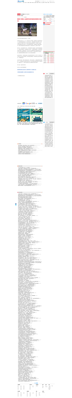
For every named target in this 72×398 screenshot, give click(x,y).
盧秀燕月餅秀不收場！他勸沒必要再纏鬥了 (24, 247)
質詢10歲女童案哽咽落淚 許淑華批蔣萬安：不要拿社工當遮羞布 (27, 356)
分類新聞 (19, 384)
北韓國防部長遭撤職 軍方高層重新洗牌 (50, 96)
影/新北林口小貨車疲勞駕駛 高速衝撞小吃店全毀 (25, 146)
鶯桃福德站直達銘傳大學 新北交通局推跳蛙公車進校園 (25, 252)
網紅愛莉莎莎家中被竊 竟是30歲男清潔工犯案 (24, 372)
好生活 (39, 392)
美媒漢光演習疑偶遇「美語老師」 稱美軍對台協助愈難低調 (26, 357)
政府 (52, 2)
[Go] (43, 1)
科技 (27, 2)
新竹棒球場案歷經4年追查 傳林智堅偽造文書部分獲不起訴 (26, 349)
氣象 (49, 384)
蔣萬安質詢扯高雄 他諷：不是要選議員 (23, 280)
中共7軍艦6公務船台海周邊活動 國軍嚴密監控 (24, 314)
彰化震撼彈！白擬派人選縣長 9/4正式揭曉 (24, 293)
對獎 (46, 384)
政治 (21, 2)
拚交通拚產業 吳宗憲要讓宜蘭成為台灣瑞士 (24, 294)
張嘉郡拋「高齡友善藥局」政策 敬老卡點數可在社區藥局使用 (26, 309)
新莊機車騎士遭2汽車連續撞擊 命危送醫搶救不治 (25, 147)
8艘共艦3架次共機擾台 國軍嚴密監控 (23, 233)
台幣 (25, 106)
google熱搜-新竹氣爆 (48, 22)
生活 (41, 2)
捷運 (26, 106)
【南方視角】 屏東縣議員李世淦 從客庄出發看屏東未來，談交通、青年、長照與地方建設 (30, 248)
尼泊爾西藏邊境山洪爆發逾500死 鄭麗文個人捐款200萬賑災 (26, 348)
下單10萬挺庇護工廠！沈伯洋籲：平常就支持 (24, 330)
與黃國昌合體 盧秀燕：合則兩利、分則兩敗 (24, 232)
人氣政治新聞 (51, 73)
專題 (20, 2)
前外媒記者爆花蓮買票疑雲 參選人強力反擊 (50, 134)
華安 (30, 106)
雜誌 (48, 2)
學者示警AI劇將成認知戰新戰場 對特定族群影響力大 (25, 268)
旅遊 (46, 2)
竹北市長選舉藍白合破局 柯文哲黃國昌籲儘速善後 (25, 231)
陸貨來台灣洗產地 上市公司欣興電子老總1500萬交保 (25, 282)
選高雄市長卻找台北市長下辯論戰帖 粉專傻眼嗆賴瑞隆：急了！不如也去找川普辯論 (29, 169)
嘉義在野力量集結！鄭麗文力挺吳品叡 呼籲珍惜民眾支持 (26, 278)
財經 (25, 2)
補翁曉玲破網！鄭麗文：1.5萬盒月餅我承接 (24, 325)
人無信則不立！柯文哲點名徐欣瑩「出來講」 (24, 216)
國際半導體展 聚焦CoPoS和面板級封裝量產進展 (51, 90)
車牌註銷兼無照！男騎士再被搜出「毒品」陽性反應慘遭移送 (26, 145)
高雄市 (34, 106)
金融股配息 (50, 14)
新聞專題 (37, 384)
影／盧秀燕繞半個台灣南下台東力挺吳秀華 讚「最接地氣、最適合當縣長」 (28, 277)
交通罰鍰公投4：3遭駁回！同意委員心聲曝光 (24, 379)
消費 (45, 2)
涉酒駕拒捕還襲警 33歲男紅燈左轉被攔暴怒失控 (25, 72)
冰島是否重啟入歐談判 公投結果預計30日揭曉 (51, 89)
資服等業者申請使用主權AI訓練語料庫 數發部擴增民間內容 (52, 83)
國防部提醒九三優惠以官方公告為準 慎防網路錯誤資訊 (25, 264)
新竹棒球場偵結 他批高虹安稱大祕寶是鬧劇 (24, 219)
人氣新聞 (46, 73)
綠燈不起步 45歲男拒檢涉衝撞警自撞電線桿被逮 (51, 133)
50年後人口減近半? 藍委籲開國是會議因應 (24, 267)
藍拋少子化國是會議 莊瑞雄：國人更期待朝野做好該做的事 (26, 285)
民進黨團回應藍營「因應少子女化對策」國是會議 (24, 265)
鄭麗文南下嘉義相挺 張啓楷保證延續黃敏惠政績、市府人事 (26, 185)
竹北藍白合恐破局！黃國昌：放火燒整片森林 (24, 217)
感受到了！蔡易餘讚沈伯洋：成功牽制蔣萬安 (24, 297)
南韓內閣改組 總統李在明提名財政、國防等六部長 (51, 76)
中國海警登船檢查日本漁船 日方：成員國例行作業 (51, 75)
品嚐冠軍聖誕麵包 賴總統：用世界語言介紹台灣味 (25, 362)
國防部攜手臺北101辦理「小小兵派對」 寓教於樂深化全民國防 (26, 312)
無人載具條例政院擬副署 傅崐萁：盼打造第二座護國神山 (26, 173)
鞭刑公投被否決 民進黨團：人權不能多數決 (24, 327)
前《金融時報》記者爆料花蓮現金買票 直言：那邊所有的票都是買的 (27, 183)
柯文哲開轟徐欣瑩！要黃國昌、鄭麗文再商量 (24, 299)
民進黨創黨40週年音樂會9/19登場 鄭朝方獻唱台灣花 (25, 230)
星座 (34, 2)
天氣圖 (49, 389)
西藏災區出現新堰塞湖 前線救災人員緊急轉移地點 (51, 77)
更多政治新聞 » (41, 107)
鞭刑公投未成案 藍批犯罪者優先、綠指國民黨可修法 (25, 213)
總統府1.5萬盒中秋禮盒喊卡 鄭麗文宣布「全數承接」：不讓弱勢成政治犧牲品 (28, 310)
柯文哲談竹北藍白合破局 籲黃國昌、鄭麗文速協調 (25, 212)
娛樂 (37, 2)
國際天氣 (49, 388)
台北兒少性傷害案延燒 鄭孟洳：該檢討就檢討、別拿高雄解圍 (26, 295)
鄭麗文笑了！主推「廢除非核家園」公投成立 (24, 374)
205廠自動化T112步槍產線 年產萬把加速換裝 (24, 235)
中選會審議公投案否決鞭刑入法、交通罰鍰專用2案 (25, 342)
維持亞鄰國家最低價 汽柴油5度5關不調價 (50, 82)
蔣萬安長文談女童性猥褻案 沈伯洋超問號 (24, 245)
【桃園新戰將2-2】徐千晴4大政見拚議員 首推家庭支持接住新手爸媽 (27, 340)
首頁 (18, 2)
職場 (30, 2)
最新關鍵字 (43, 392)
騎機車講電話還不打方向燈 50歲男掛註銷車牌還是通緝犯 (52, 136)
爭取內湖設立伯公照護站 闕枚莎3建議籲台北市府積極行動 (26, 300)
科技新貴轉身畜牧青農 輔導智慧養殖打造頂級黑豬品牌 (25, 364)
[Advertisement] (30, 132)
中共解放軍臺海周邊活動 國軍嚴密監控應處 (24, 263)
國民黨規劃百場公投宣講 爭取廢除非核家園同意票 (25, 229)
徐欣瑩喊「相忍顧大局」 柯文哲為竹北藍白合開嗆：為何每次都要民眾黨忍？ (28, 281)
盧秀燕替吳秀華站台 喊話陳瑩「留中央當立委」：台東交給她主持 (27, 301)
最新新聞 (46, 122)
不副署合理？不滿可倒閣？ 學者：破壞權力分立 (24, 236)
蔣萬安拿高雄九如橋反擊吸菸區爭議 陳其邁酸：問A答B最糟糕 (26, 329)
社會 (23, 2)
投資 (36, 394)
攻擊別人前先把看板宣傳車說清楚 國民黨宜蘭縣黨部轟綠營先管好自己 (27, 380)
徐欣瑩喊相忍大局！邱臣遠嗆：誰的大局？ (24, 323)
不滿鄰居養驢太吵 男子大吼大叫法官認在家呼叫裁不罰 (25, 244)
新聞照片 (28, 391)
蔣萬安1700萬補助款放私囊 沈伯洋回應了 (24, 246)
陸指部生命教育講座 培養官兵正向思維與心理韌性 (25, 260)
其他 (23, 393)
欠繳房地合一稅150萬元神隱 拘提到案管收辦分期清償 (25, 363)
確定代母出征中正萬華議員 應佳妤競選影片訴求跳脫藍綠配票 (26, 307)
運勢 (32, 2)
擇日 (42, 387)
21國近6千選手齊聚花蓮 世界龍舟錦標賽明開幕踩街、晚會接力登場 (27, 184)
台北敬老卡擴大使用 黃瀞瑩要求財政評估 (24, 381)
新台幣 (29, 106)
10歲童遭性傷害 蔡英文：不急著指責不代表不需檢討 (25, 344)
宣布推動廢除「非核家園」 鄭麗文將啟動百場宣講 (51, 140)
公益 (39, 394)
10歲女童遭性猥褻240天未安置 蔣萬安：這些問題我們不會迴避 (26, 275)
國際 (28, 2)
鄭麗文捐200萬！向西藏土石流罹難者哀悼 (23, 326)
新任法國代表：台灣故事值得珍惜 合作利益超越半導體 (25, 359)
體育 (39, 2)
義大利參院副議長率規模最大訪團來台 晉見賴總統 (51, 129)
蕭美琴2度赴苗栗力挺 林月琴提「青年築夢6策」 (24, 237)
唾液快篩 (21, 106)
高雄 (32, 106)
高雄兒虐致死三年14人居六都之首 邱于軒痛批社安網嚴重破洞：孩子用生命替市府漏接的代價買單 (31, 262)
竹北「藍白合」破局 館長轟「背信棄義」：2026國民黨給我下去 (26, 174)
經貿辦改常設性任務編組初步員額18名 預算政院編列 (25, 371)
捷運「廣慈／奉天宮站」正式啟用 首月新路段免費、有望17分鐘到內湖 (27, 181)
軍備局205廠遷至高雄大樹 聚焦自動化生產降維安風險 (25, 234)
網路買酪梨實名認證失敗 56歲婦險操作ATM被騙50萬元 (26, 69)
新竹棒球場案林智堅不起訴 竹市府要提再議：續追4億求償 (26, 332)
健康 (35, 2)
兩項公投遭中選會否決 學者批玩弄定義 (23, 251)
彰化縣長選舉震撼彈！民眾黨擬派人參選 (23, 291)
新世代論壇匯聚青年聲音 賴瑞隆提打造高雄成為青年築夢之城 (52, 128)
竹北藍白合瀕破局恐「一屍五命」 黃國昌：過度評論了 (25, 311)
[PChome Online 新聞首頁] (27, 1)
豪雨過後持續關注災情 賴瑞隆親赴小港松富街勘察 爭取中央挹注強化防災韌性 (29, 269)
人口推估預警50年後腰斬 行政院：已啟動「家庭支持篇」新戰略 (27, 377)
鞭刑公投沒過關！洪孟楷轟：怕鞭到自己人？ (24, 375)
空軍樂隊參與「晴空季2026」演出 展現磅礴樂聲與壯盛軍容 (26, 284)
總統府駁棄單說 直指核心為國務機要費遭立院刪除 (25, 361)
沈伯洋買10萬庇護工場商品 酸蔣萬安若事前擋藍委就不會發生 (26, 331)
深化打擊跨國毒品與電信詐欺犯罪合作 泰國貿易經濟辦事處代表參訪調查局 (28, 283)
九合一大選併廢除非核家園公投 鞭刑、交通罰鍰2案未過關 (26, 360)
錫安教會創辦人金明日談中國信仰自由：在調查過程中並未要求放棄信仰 (27, 365)
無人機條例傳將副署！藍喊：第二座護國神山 (24, 167)
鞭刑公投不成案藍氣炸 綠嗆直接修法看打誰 (24, 218)
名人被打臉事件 (47, 24)
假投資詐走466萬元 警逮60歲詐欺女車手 (23, 347)
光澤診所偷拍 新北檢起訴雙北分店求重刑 (24, 376)
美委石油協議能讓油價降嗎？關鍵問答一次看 (50, 97)
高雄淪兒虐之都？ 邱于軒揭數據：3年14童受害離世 (25, 308)
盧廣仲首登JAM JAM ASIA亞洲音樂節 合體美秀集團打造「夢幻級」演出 (28, 221)
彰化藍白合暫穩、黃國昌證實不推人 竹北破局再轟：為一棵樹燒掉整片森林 (28, 227)
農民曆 (44, 14)
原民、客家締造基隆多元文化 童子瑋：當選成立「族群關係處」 (27, 215)
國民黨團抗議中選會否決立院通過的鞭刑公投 (24, 343)
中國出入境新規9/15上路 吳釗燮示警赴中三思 (24, 316)
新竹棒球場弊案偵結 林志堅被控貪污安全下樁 (24, 345)
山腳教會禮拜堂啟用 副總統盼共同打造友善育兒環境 (25, 211)
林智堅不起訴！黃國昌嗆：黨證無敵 (23, 324)
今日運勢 (47, 14)
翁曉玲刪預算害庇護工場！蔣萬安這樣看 (23, 243)
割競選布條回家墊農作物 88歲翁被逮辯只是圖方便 (25, 346)
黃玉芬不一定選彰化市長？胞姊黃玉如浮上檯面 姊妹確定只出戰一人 (53, 135)
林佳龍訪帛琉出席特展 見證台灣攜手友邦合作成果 (25, 315)
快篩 (23, 106)
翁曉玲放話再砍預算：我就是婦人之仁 (23, 279)
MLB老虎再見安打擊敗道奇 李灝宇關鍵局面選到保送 (51, 91)
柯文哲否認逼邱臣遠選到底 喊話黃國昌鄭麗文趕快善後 (25, 317)
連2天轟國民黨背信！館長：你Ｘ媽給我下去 (24, 199)
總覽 (36, 392)
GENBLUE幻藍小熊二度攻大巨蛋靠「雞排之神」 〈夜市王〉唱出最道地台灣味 (28, 250)
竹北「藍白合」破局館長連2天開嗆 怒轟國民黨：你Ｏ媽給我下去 (27, 228)
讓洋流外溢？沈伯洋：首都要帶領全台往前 (24, 296)
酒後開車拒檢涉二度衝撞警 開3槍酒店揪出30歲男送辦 (25, 148)
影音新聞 (19, 391)
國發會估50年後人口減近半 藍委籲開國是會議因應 (25, 313)
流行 (23, 389)
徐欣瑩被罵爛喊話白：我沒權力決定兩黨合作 (24, 276)
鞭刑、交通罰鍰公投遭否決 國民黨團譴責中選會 (24, 355)
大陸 (53, 2)
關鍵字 (43, 391)
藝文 (39, 393)
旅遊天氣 (49, 387)
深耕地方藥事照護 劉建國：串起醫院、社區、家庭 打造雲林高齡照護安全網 (28, 298)
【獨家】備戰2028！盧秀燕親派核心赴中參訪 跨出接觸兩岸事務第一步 (28, 168)
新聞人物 (31, 384)
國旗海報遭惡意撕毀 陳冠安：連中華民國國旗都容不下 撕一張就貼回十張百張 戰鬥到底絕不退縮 (31, 170)
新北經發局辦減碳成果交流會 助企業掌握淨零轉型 (25, 253)
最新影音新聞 (51, 122)
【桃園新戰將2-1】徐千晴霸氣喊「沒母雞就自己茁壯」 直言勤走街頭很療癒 (28, 339)
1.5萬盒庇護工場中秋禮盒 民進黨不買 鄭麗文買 (24, 266)
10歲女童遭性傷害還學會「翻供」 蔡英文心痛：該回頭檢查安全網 (27, 333)
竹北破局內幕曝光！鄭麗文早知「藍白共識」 (24, 358)
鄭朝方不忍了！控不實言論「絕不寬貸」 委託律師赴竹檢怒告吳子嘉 (27, 220)
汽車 (50, 2)
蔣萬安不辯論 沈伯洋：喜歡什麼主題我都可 (24, 249)
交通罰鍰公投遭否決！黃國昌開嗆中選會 (23, 373)
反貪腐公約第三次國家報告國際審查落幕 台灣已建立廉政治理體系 (27, 378)
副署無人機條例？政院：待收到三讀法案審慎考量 (24, 214)
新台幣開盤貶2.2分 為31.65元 (25, 14)
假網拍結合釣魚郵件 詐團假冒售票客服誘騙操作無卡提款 (26, 292)
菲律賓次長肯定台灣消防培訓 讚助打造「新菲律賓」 (51, 142)
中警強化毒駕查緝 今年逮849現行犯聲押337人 (24, 149)
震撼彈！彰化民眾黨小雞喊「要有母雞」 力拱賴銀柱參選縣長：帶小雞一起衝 (28, 259)
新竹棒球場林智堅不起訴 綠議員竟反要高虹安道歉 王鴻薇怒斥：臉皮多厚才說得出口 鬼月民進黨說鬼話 (32, 261)
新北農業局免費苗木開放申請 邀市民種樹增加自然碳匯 (25, 328)
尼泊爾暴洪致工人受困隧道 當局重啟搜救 (50, 84)
